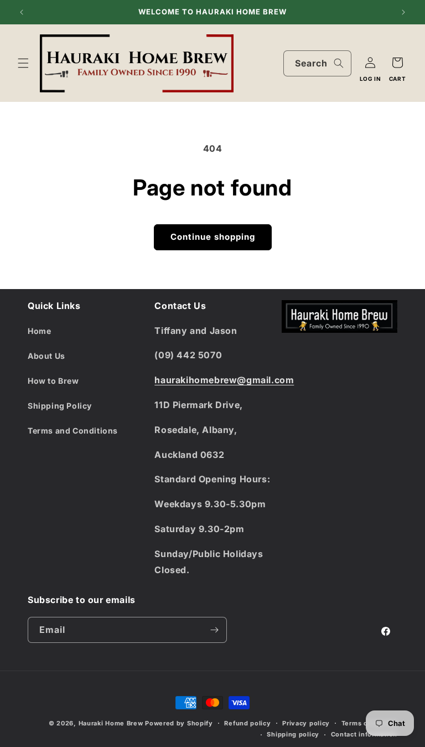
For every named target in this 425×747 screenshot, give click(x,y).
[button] (23, 63)
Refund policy (247, 723)
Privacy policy (306, 723)
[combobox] (317, 63)
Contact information (364, 734)
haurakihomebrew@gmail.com (224, 379)
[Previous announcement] (21, 12)
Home (39, 331)
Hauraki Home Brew (112, 723)
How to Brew (53, 380)
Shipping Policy (60, 405)
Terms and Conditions (73, 430)
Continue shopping (212, 236)
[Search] (338, 63)
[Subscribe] (214, 630)
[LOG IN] (370, 62)
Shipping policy (293, 734)
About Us (46, 355)
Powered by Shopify (179, 723)
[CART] (397, 62)
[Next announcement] (403, 12)
